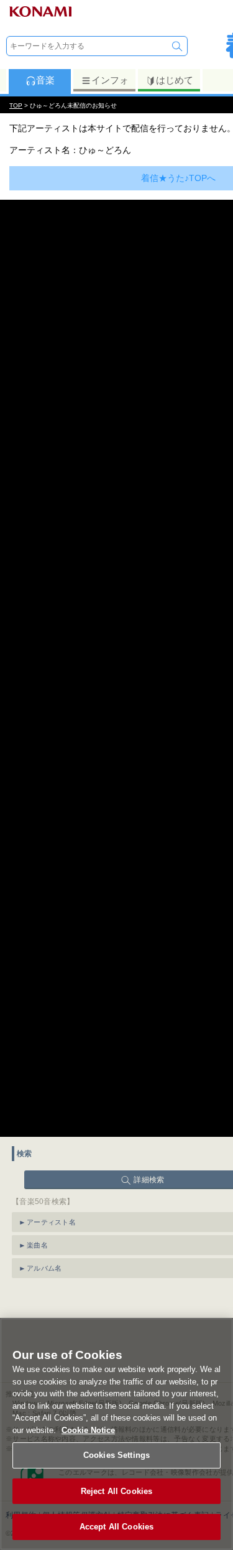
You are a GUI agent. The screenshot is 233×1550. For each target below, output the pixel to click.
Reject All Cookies (116, 1491)
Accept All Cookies (116, 1526)
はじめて (174, 80)
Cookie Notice (88, 1430)
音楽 (45, 80)
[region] (116, 1434)
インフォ (110, 80)
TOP (15, 105)
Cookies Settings (116, 1455)
